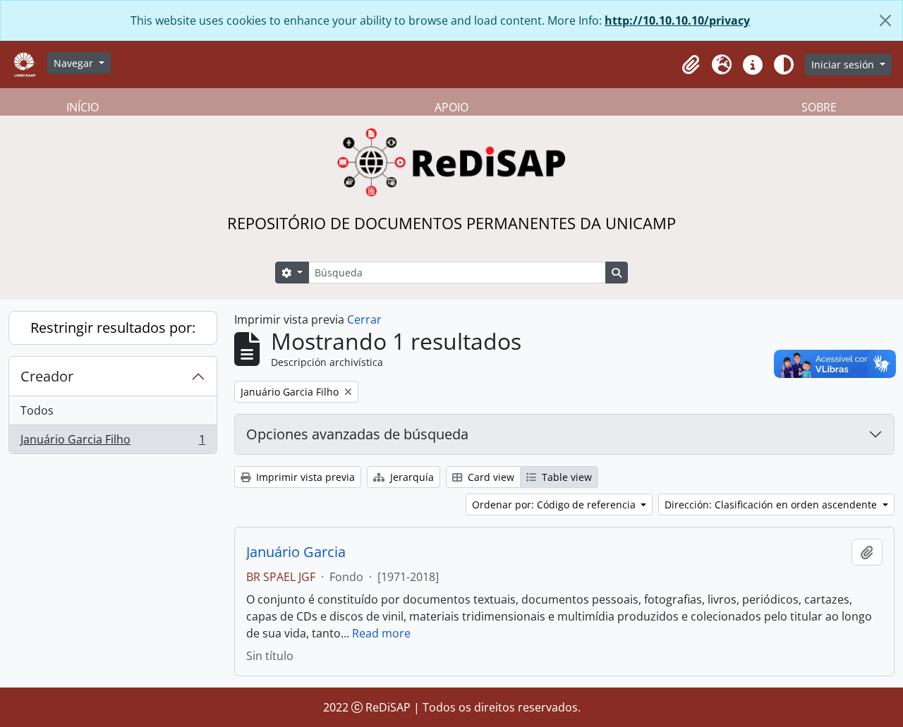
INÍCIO (82, 107)
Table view (565, 477)
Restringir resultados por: (112, 327)
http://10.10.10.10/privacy (677, 20)
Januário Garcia (296, 552)
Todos (37, 410)
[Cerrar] (885, 20)
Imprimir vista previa (304, 477)
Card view (489, 477)
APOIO (451, 107)
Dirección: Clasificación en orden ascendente (772, 504)
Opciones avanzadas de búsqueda (357, 434)
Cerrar (364, 319)
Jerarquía (410, 477)
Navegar (75, 63)
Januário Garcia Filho (112, 442)
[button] (690, 64)
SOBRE (819, 107)
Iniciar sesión (844, 64)
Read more (381, 633)
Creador (46, 376)
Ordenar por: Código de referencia (555, 504)
